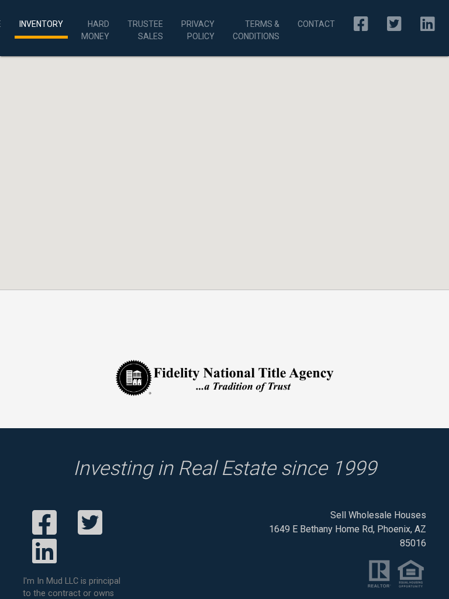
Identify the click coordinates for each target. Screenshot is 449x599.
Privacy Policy (198, 30)
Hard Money (95, 30)
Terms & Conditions (256, 30)
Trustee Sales (145, 30)
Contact (316, 24)
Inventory (41, 24)
